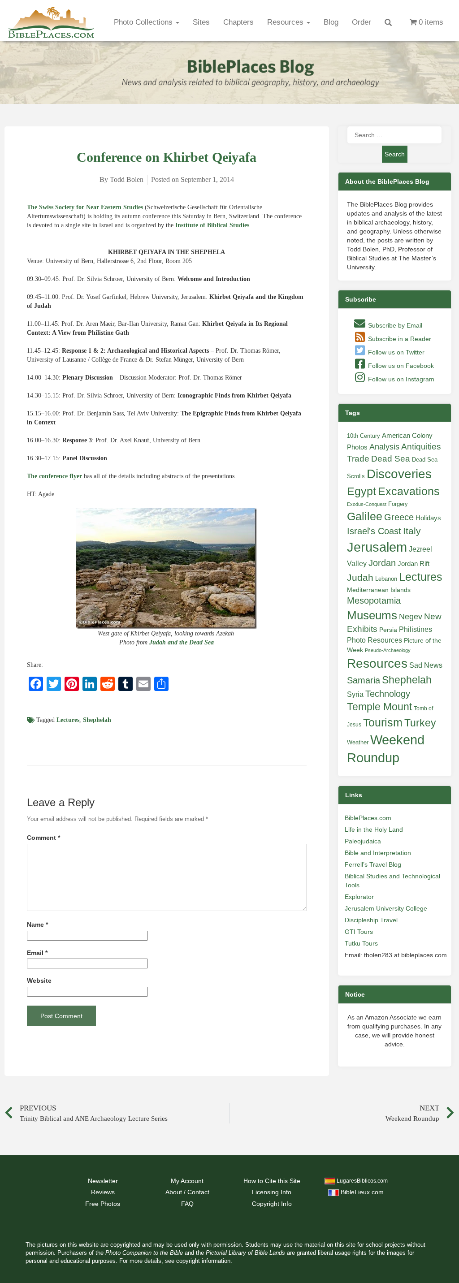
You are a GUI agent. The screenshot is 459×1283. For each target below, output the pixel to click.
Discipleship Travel (371, 920)
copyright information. (204, 1261)
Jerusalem (377, 547)
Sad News (425, 665)
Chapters (238, 22)
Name (37, 924)
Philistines (415, 629)
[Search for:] (394, 134)
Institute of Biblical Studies (212, 225)
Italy (412, 531)
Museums (372, 615)
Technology (387, 694)
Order (361, 22)
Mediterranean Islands (379, 589)
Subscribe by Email (394, 325)
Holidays (428, 518)
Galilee (364, 516)
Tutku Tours (361, 943)
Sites (201, 22)
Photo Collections (144, 22)
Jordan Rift (413, 563)
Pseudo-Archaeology (388, 650)
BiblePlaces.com (368, 817)
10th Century (363, 435)
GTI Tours (359, 931)
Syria (355, 694)
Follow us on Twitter (395, 352)
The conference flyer (54, 476)
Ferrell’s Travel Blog (373, 864)
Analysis (384, 446)
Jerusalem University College (386, 908)
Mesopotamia (374, 600)
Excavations (409, 491)
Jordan (382, 563)
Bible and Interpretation (378, 852)
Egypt (361, 491)
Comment (43, 837)
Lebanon (386, 578)
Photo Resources (374, 640)
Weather (357, 742)
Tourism (383, 722)
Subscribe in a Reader (398, 338)
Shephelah (97, 720)
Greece (399, 517)
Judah (360, 577)
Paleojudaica (363, 841)
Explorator (359, 896)
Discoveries (399, 474)
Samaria (363, 680)
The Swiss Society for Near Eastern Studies (85, 207)
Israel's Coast (374, 531)
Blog (331, 22)
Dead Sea (390, 458)
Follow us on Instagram (400, 379)
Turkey (420, 723)
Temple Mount (379, 707)
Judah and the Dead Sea (181, 642)
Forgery (398, 504)
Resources (286, 22)
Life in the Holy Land (374, 829)
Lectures (67, 720)
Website (39, 980)
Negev (410, 616)
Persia (388, 629)
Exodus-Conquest (366, 504)
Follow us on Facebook (400, 365)
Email (37, 953)
